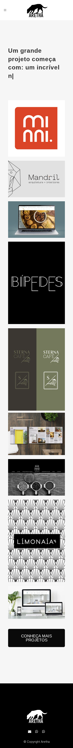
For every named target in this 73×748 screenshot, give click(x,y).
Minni (36, 125)
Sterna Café (36, 366)
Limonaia (36, 538)
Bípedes (36, 280)
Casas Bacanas (36, 431)
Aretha (45, 742)
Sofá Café (36, 474)
